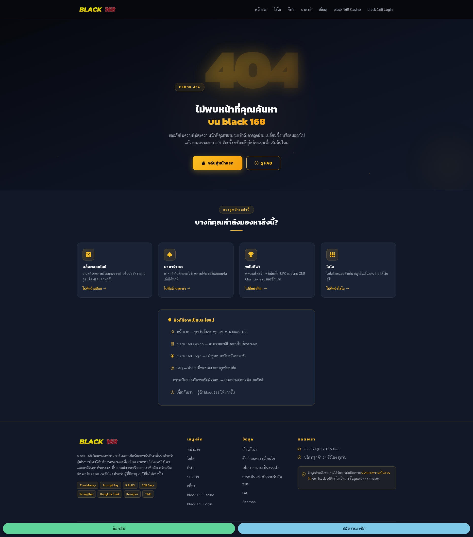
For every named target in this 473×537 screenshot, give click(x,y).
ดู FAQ (266, 163)
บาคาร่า (306, 9)
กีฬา (291, 9)
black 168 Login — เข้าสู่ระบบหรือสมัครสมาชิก (212, 356)
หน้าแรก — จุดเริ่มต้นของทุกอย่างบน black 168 (212, 331)
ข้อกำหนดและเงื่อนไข (258, 458)
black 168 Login (380, 9)
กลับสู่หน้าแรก (220, 163)
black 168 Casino (347, 9)
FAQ (245, 492)
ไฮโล (277, 9)
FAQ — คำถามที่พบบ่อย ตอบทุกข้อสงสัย (206, 368)
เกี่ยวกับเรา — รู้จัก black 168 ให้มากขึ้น (206, 392)
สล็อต (323, 9)
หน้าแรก (261, 9)
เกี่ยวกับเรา (250, 449)
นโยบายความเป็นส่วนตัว (260, 467)
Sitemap (249, 501)
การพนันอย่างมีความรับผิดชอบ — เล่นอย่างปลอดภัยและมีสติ (218, 380)
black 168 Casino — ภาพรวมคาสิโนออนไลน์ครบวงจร (217, 344)
